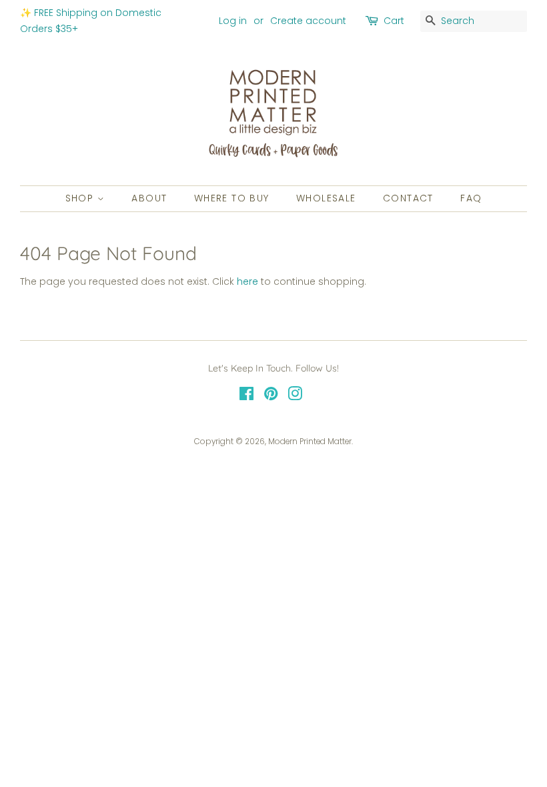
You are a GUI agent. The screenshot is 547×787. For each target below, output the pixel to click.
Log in (233, 20)
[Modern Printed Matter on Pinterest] (270, 396)
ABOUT (149, 198)
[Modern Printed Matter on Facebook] (246, 396)
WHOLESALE (326, 198)
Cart (394, 20)
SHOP (81, 198)
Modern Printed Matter (310, 441)
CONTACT (408, 198)
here (247, 281)
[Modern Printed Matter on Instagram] (295, 396)
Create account (308, 20)
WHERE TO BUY (231, 198)
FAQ (471, 198)
